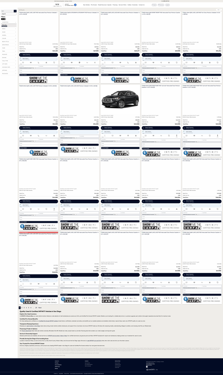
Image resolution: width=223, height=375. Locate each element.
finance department (26, 330)
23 (36, 308)
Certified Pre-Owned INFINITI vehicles (48, 321)
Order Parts (117, 367)
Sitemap (56, 368)
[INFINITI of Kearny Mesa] (63, 4)
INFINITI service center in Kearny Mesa (57, 335)
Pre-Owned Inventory (89, 364)
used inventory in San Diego (33, 326)
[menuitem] (9, 24)
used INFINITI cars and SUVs (94, 340)
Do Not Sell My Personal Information (76, 373)
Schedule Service (118, 364)
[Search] (15, 11)
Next (40, 308)
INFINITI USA (57, 366)
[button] (75, 5)
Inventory (86, 361)
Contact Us (57, 361)
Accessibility (61, 373)
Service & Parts (117, 361)
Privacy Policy (66, 373)
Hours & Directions (58, 364)
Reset (3, 13)
